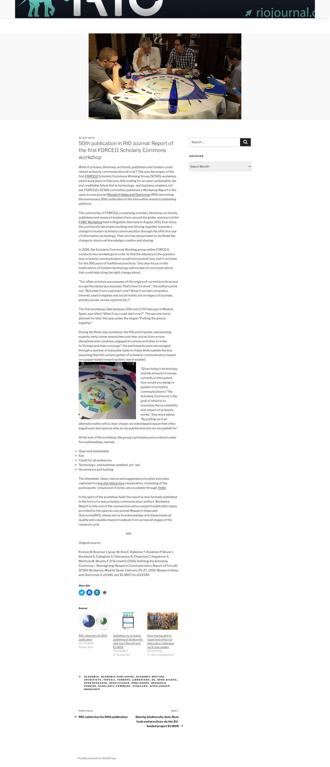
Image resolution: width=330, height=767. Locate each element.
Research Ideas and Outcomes (128, 194)
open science (119, 683)
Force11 (110, 679)
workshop (92, 689)
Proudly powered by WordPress (97, 758)
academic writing (150, 676)
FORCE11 (91, 176)
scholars (140, 686)
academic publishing (117, 676)
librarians (141, 679)
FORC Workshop (90, 222)
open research (96, 683)
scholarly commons (114, 686)
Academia (91, 676)
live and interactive (111, 483)
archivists (93, 679)
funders (123, 679)
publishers (141, 683)
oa (154, 679)
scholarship (160, 686)
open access (167, 679)
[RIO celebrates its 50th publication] (94, 621)
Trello (162, 488)
